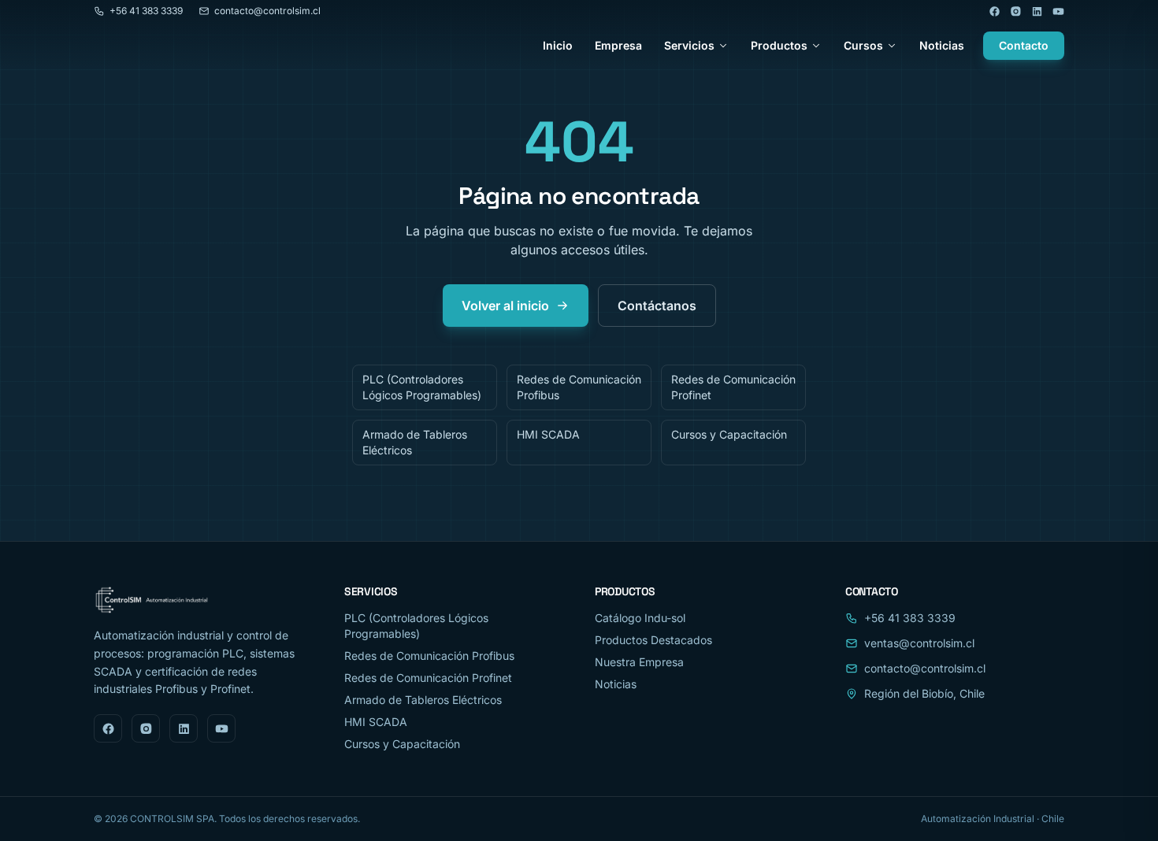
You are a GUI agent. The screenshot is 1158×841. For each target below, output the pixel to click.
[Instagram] (1016, 11)
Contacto (1024, 45)
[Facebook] (994, 11)
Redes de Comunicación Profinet (733, 387)
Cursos (863, 45)
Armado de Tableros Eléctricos (414, 442)
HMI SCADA (548, 434)
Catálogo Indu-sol (640, 617)
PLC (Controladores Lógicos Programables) (421, 387)
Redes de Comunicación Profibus (579, 387)
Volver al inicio (505, 305)
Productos (779, 45)
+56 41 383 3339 (146, 11)
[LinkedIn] (1037, 11)
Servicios (689, 45)
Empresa (618, 45)
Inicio (558, 45)
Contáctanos (657, 305)
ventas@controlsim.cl (919, 643)
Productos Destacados (653, 639)
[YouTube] (1058, 11)
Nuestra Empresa (639, 662)
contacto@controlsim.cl (267, 11)
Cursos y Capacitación (729, 434)
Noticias (941, 45)
